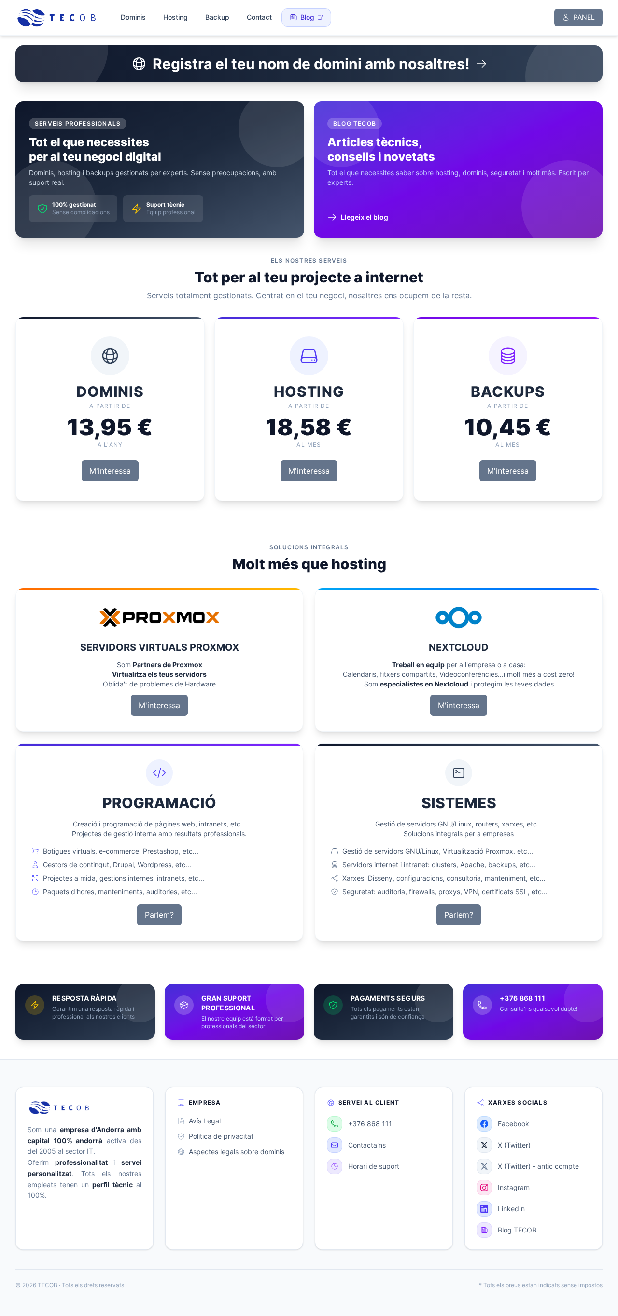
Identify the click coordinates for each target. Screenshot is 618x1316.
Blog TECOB (517, 1230)
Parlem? (159, 915)
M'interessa (110, 471)
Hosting (175, 17)
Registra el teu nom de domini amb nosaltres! (311, 63)
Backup (217, 17)
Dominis (133, 17)
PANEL (584, 17)
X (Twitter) (514, 1145)
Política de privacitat (221, 1136)
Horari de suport (373, 1166)
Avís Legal (205, 1121)
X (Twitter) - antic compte (538, 1166)
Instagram (514, 1187)
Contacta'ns (367, 1145)
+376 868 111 (370, 1124)
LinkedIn (511, 1208)
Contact (259, 17)
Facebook (513, 1124)
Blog (307, 17)
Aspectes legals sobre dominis (236, 1152)
